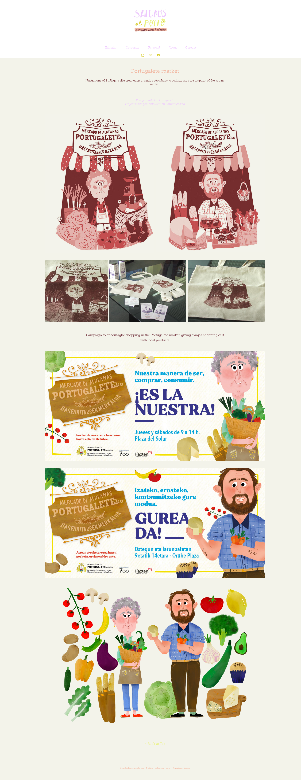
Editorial (110, 47)
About (173, 47)
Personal (154, 47)
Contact (190, 47)
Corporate (132, 47)
